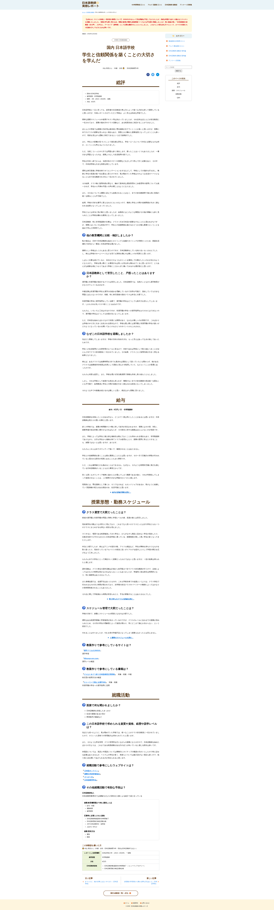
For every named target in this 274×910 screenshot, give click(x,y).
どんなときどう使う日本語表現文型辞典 (99, 674)
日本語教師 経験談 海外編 (177, 51)
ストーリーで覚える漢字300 (95, 682)
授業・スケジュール (178, 90)
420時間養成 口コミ (138, 5)
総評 (178, 83)
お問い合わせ (145, 903)
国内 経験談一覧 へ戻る (119, 893)
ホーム (127, 903)
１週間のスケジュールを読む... (121, 638)
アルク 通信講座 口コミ (176, 46)
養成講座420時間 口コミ (177, 41)
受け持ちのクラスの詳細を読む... (121, 599)
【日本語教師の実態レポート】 (139, 906)
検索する (178, 71)
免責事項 (135, 903)
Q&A (178, 97)
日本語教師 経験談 (171, 5)
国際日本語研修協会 (92, 774)
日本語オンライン (91, 771)
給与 (178, 87)
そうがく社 (88, 777)
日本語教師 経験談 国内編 (177, 56)
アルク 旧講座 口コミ (155, 5)
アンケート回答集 (186, 5)
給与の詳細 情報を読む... (121, 492)
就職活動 (179, 94)
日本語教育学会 (90, 780)
